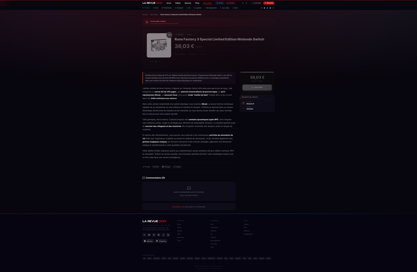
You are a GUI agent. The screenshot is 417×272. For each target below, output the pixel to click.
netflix (268, 258)
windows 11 (211, 258)
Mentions (246, 231)
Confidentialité (248, 234)
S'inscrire (270, 3)
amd (244, 258)
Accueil (145, 14)
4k (144, 258)
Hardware (180, 8)
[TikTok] (273, 8)
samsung (189, 258)
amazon (261, 258)
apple (149, 258)
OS (189, 8)
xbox (231, 258)
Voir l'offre (258, 87)
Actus (168, 3)
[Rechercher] (243, 3)
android (220, 258)
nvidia (203, 258)
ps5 (169, 258)
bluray (164, 258)
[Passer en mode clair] (246, 3)
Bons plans (207, 3)
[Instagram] (267, 8)
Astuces (188, 3)
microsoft (156, 258)
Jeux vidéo (225, 8)
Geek (236, 8)
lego (250, 258)
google (182, 258)
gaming (175, 258)
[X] (261, 8)
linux (226, 258)
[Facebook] (270, 8)
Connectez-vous (178, 207)
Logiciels (198, 8)
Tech (156, 8)
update (197, 258)
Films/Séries (167, 8)
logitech (238, 258)
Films (197, 3)
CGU (245, 227)
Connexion (257, 3)
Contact (231, 3)
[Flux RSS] (168, 235)
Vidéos (178, 3)
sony (255, 258)
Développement (211, 8)
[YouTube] (264, 8)
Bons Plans (154, 14)
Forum (221, 3)
